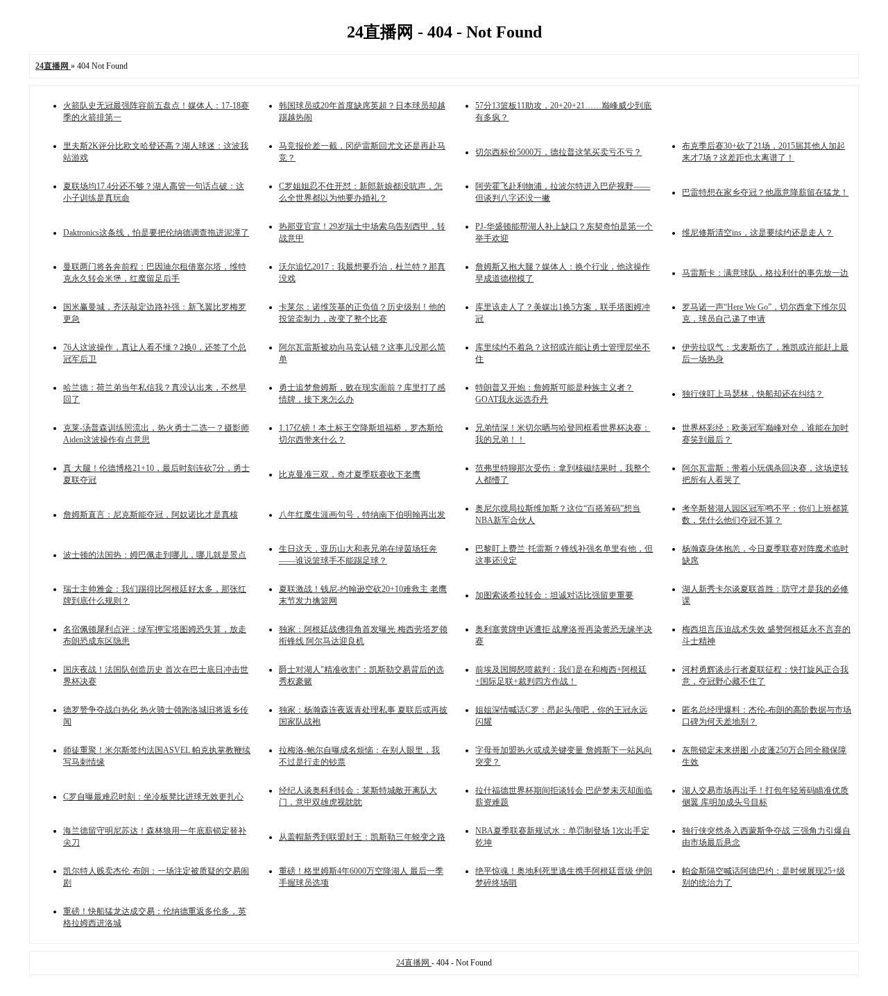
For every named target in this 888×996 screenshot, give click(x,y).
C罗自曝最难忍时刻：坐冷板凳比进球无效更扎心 (153, 797)
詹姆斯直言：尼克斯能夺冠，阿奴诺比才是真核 (150, 515)
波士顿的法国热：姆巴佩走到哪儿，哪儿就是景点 (154, 555)
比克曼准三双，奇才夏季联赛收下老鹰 (349, 474)
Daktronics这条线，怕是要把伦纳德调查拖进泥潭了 (156, 233)
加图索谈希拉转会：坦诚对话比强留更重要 (554, 595)
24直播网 (414, 963)
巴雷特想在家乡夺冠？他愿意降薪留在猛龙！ (765, 192)
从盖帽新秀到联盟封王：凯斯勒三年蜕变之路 (362, 837)
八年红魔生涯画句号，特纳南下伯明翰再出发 (362, 515)
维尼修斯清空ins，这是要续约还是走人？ (757, 233)
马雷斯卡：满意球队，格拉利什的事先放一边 (765, 273)
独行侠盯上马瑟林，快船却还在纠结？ (752, 394)
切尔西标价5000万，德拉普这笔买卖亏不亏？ (558, 152)
